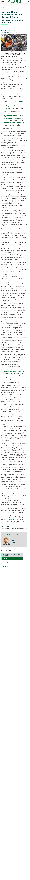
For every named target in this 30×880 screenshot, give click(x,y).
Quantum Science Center (11, 115)
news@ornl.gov (23, 528)
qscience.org (14, 505)
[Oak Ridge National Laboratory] (15, 2)
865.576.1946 (15, 528)
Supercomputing (5, 566)
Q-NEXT (6, 111)
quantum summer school (12, 356)
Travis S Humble (13, 541)
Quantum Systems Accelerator (12, 118)
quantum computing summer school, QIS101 (13, 371)
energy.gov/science (9, 519)
